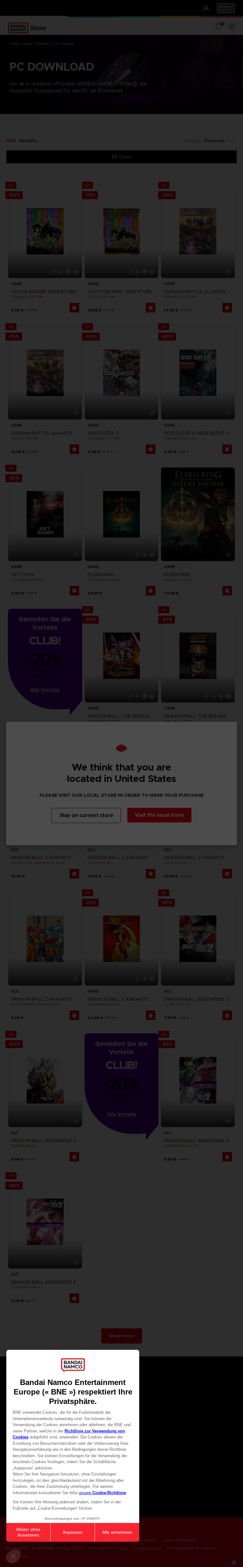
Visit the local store (159, 815)
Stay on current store (86, 815)
